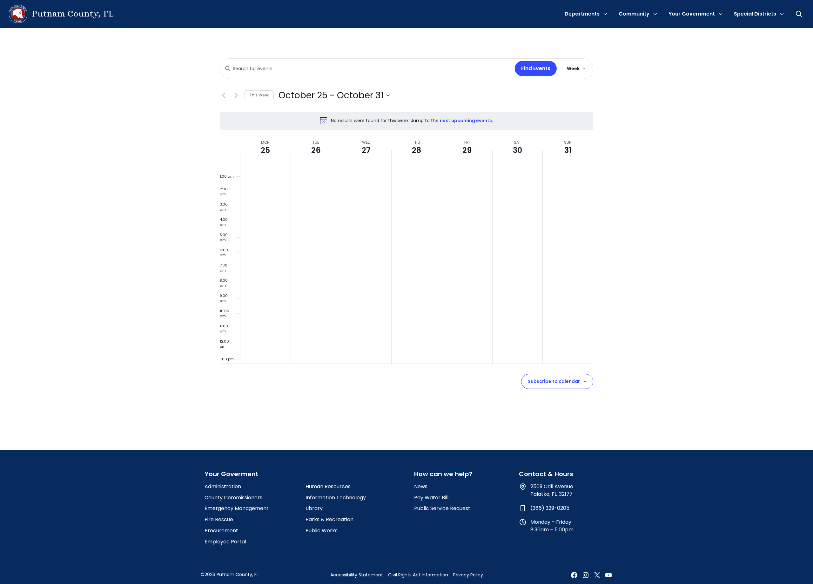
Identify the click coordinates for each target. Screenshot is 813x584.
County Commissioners (233, 497)
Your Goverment (232, 473)
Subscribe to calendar (554, 381)
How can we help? (443, 473)
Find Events (535, 68)
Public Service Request (442, 508)
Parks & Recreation (329, 519)
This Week (259, 95)
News (420, 486)
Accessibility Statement (356, 575)
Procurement (221, 530)
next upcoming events (466, 120)
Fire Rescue (219, 519)
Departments (582, 13)
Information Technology (336, 497)
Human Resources (328, 486)
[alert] (406, 120)
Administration (223, 486)
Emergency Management (237, 508)
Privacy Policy (468, 575)
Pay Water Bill (431, 497)
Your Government (692, 13)
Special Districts (755, 13)
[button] (799, 14)
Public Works (322, 530)
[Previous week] (223, 95)
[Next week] (236, 95)
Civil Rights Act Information (418, 575)
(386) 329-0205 (549, 508)
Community (634, 13)
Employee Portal (225, 541)
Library (314, 508)
